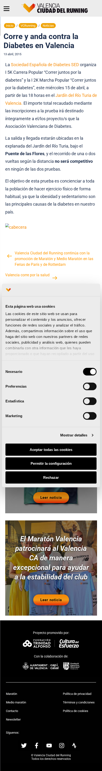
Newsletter (13, 719)
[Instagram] (61, 745)
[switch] (90, 386)
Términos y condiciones (79, 702)
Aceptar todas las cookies (51, 449)
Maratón (11, 694)
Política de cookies (75, 711)
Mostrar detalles (74, 435)
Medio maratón (16, 702)
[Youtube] (49, 745)
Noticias (48, 25)
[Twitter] (24, 745)
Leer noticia (51, 497)
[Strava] (74, 745)
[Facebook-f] (36, 745)
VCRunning (28, 25)
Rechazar (51, 477)
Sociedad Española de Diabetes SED (45, 64)
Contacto (12, 711)
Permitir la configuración (51, 463)
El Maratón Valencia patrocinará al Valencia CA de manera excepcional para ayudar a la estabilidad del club (51, 558)
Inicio (9, 25)
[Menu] (6, 8)
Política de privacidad (77, 694)
